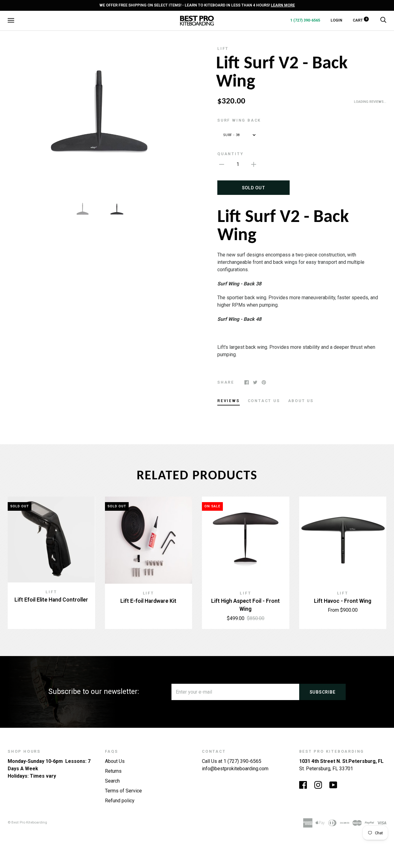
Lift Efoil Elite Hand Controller (51, 600)
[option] (100, 117)
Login (336, 20)
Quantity (230, 153)
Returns (113, 771)
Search (112, 781)
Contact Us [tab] (264, 400)
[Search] (383, 20)
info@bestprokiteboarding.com (235, 768)
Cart (360, 20)
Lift (223, 48)
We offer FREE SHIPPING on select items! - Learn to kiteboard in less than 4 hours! (197, 5)
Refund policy (120, 801)
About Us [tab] (301, 400)
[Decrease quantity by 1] (221, 164)
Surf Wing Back (239, 120)
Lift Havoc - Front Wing (342, 601)
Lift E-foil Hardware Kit (148, 601)
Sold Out (253, 187)
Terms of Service (123, 791)
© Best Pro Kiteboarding (27, 822)
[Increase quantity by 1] (253, 164)
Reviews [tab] (228, 400)
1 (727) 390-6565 (305, 20)
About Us (115, 761)
